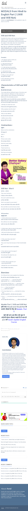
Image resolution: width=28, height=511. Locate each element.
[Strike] (7, 396)
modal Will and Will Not (14, 328)
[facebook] (22, 509)
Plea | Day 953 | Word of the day (8, 444)
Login (25, 387)
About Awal (5, 376)
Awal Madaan (10, 20)
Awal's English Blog (9, 7)
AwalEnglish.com (14, 507)
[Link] (15, 396)
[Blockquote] (12, 396)
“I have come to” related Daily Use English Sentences (13, 439)
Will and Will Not (6, 330)
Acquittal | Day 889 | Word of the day (18, 468)
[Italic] (4, 396)
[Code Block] (14, 396)
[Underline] (5, 396)
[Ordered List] (9, 396)
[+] (18, 396)
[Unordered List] (10, 396)
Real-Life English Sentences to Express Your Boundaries (13, 442)
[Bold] (2, 396)
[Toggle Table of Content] (24, 31)
